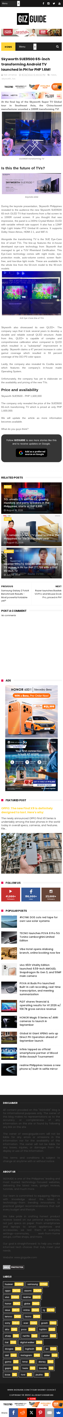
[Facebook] (13, 1412)
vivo (7, 1297)
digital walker (27, 1342)
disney (42, 1361)
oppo (7, 1290)
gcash (44, 1322)
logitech (29, 1348)
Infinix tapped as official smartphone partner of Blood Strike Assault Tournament (39, 1053)
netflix (26, 1335)
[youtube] (59, 3)
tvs (13, 78)
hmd (24, 1361)
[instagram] (48, 3)
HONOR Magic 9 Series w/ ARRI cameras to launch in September (39, 1021)
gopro (8, 1368)
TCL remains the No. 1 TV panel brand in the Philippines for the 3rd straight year (31, 536)
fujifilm (43, 1329)
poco (24, 1329)
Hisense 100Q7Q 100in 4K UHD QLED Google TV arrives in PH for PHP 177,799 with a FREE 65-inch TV (31, 567)
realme (27, 1297)
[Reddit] (22, 1412)
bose (7, 1374)
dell (7, 1355)
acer (25, 1322)
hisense (9, 551)
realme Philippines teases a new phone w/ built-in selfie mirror (40, 1067)
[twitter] (54, 3)
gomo (8, 1361)
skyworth (6, 78)
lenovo (8, 1316)
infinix (26, 1310)
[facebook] (43, 3)
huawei (9, 1284)
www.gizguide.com (18, 1389)
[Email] (49, 1412)
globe (27, 1303)
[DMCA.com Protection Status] (13, 1268)
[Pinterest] (40, 1412)
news (53, 74)
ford (23, 1374)
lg (44, 1310)
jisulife (39, 1374)
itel (6, 1342)
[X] (31, 1412)
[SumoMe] (58, 1412)
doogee (9, 1348)
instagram (26, 1355)
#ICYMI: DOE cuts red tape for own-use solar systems (39, 919)
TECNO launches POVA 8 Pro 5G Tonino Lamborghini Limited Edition (40, 936)
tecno (28, 1316)
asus (7, 1310)
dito (7, 1329)
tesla (25, 1368)
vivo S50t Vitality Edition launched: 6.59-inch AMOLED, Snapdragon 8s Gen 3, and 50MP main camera (40, 970)
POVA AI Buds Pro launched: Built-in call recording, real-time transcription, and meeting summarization (40, 989)
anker (47, 1355)
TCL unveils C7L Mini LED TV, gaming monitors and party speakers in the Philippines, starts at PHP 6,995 (26, 503)
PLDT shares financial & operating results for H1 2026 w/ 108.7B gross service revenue (40, 1005)
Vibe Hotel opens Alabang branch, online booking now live (40, 951)
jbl (47, 1348)
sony (7, 1322)
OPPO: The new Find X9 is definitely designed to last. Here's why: (27, 810)
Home (8, 46)
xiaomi (27, 1290)
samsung (32, 1284)
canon (44, 1335)
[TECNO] (31, 1404)
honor (8, 1303)
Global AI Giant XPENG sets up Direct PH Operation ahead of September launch (39, 1037)
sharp (8, 1335)
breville (43, 1368)
